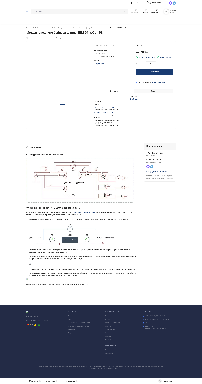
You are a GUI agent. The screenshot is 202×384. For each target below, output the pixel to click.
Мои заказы (109, 353)
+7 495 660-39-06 (155, 2)
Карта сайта (47, 320)
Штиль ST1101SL (90, 212)
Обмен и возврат (165, 57)
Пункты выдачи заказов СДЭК (105, 107)
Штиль (45, 28)
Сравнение (49, 38)
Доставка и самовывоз (112, 322)
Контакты (108, 336)
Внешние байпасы (79, 28)
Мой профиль (109, 350)
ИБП (36, 28)
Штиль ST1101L (77, 212)
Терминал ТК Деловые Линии (104, 112)
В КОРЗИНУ (155, 72)
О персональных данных (33, 320)
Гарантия (108, 326)
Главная (29, 28)
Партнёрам (108, 333)
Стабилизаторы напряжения (77, 316)
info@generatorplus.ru (156, 171)
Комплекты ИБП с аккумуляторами (79, 322)
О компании (109, 316)
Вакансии (108, 339)
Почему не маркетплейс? (146, 57)
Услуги (70, 333)
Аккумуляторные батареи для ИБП (79, 326)
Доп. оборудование (60, 28)
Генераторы (71, 329)
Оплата (107, 319)
